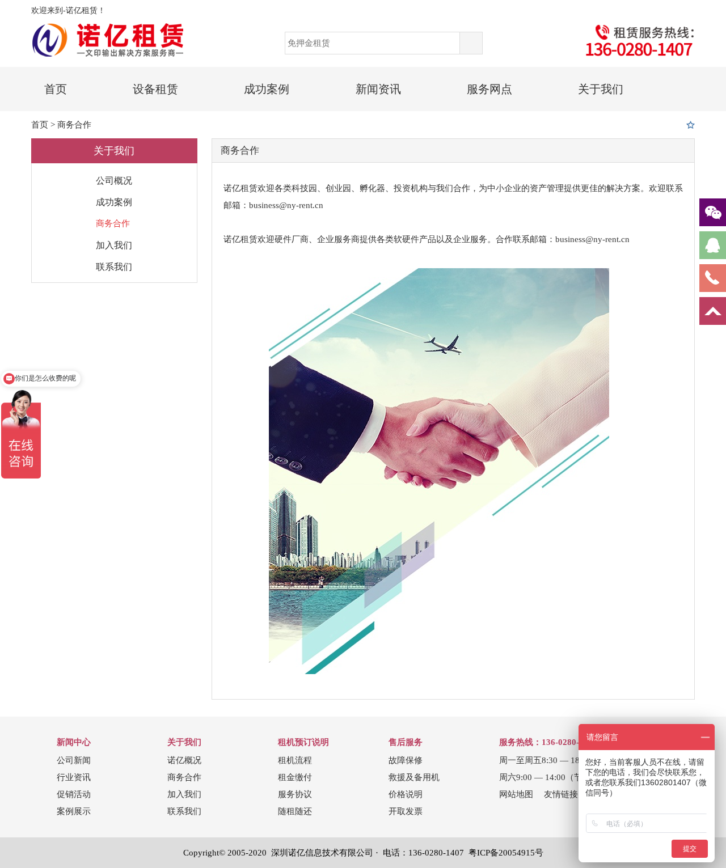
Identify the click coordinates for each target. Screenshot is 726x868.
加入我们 (114, 245)
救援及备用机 (414, 777)
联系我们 (114, 267)
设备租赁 (155, 89)
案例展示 (74, 811)
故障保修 (406, 760)
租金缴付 (295, 777)
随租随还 (295, 811)
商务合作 (74, 124)
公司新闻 (74, 760)
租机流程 (295, 760)
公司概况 (114, 180)
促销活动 (74, 794)
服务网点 (489, 89)
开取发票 (406, 811)
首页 (55, 89)
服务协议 (295, 794)
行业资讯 (74, 777)
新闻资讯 (378, 89)
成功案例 (266, 89)
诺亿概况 (184, 760)
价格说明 (406, 794)
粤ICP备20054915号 (505, 852)
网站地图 (516, 794)
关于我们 (600, 89)
